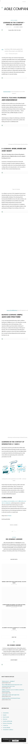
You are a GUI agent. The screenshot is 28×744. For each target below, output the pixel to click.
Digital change (14, 20)
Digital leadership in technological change (11, 698)
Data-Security (6, 717)
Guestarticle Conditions (8, 729)
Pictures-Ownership (7, 723)
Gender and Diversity (7, 721)
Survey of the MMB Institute (12, 310)
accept (15, 740)
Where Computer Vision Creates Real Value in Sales (14, 582)
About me (5, 719)
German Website (6, 727)
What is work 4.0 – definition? (8, 681)
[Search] (21, 1)
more (10, 740)
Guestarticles (6, 712)
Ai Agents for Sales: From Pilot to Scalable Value (14, 628)
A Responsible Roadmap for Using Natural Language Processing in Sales (14, 605)
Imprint (4, 715)
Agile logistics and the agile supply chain (10, 694)
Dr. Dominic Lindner (18, 27)
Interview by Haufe (6, 91)
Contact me (5, 725)
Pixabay (9, 515)
